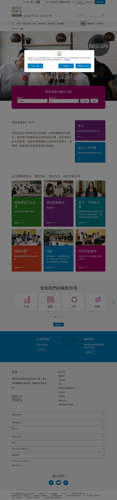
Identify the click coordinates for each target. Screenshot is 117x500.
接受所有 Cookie (83, 66)
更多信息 (67, 60)
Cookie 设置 (35, 66)
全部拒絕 (66, 66)
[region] (59, 61)
